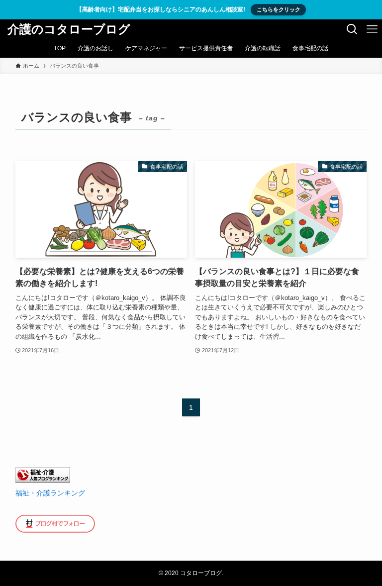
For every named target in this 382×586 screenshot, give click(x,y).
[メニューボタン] (372, 29)
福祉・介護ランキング (50, 493)
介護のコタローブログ (68, 29)
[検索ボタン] (352, 29)
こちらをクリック (278, 9)
